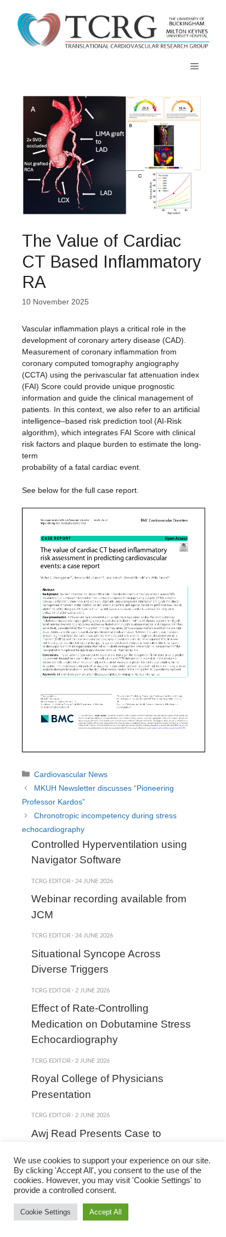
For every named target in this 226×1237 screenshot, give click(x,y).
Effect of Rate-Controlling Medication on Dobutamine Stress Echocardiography (111, 1023)
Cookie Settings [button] (45, 1212)
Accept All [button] (105, 1212)
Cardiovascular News (71, 774)
